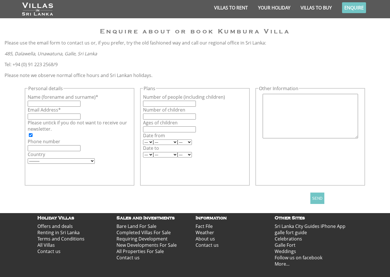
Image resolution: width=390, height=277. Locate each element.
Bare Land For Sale (136, 226)
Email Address (43, 110)
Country (36, 154)
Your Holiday (274, 8)
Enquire (354, 8)
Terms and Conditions (61, 239)
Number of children (164, 110)
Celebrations (288, 239)
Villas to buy (316, 8)
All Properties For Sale (140, 251)
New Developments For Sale (146, 245)
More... (282, 264)
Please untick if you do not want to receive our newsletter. (77, 126)
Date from (154, 135)
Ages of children (160, 123)
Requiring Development (142, 239)
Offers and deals (55, 226)
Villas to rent (231, 8)
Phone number (44, 141)
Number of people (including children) (184, 97)
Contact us (49, 251)
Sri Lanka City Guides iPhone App (310, 226)
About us (205, 239)
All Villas (46, 245)
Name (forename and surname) (62, 97)
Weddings (285, 251)
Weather (205, 232)
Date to (151, 148)
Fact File (204, 226)
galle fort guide (291, 232)
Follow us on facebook (298, 257)
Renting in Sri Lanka (58, 232)
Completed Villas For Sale (143, 232)
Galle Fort (285, 245)
